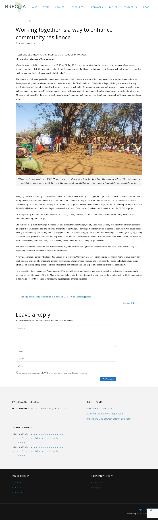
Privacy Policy (98, 487)
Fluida (139, 514)
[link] (30, 21)
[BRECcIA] (15, 7)
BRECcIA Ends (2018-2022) (99, 408)
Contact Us (96, 482)
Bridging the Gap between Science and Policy (108, 418)
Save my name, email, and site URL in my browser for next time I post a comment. (53, 373)
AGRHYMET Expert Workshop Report (104, 413)
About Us (17, 482)
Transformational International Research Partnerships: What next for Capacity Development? (37, 438)
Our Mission (18, 487)
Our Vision (17, 492)
